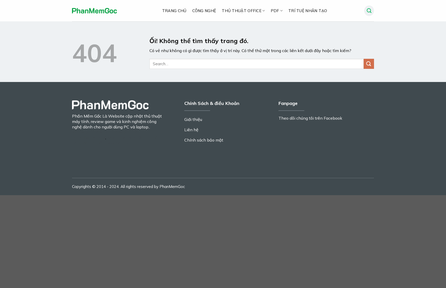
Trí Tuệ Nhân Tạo (307, 10)
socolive (288, 162)
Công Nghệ (204, 10)
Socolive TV (117, 142)
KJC (75, 132)
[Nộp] (369, 64)
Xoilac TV (108, 132)
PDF (275, 10)
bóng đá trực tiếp (144, 137)
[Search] (369, 10)
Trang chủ (174, 10)
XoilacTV (89, 132)
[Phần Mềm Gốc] (94, 10)
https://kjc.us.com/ (88, 137)
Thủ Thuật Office (241, 10)
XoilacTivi (116, 137)
